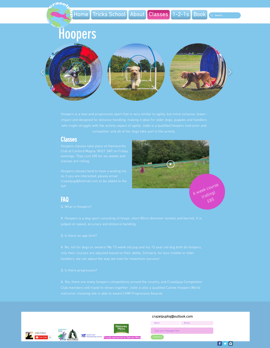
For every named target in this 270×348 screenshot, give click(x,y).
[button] (74, 72)
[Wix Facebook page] (219, 343)
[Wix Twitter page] (225, 343)
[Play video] (171, 164)
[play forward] (229, 72)
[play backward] (42, 72)
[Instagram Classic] (230, 343)
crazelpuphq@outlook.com (172, 316)
